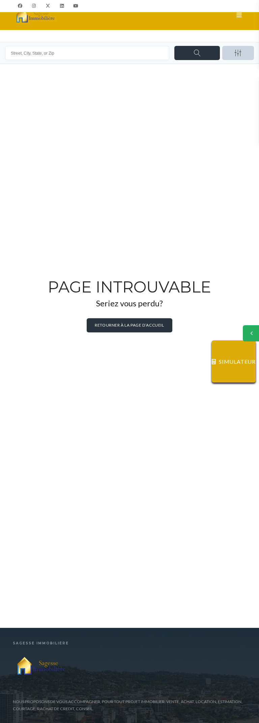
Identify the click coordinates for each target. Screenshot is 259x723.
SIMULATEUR (237, 361)
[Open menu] (239, 15)
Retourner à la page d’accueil (129, 325)
